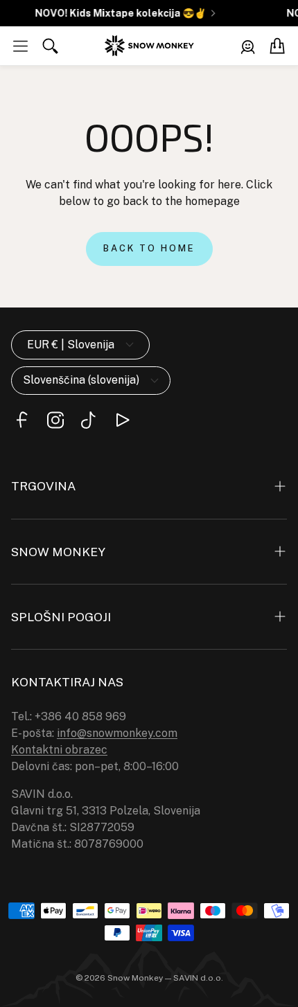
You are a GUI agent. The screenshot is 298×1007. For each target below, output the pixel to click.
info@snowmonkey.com (117, 733)
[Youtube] (122, 420)
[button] (20, 45)
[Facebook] (22, 420)
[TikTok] (89, 420)
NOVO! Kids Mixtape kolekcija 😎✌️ (118, 13)
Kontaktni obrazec (59, 749)
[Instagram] (55, 420)
